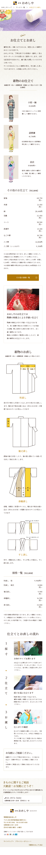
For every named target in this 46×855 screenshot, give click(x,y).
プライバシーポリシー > (23, 841)
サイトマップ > (9, 841)
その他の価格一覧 (23, 277)
